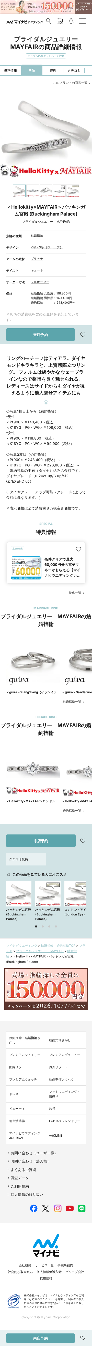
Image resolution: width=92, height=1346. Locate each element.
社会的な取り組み (20, 1272)
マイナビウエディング (21, 945)
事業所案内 (65, 1265)
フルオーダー (40, 282)
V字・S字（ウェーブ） (47, 247)
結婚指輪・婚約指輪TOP (58, 945)
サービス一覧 (44, 1265)
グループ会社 (74, 1272)
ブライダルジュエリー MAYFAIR (40, 951)
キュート (37, 270)
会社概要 (25, 1265)
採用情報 (46, 1278)
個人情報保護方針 (49, 1272)
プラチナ (37, 259)
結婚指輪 (37, 236)
